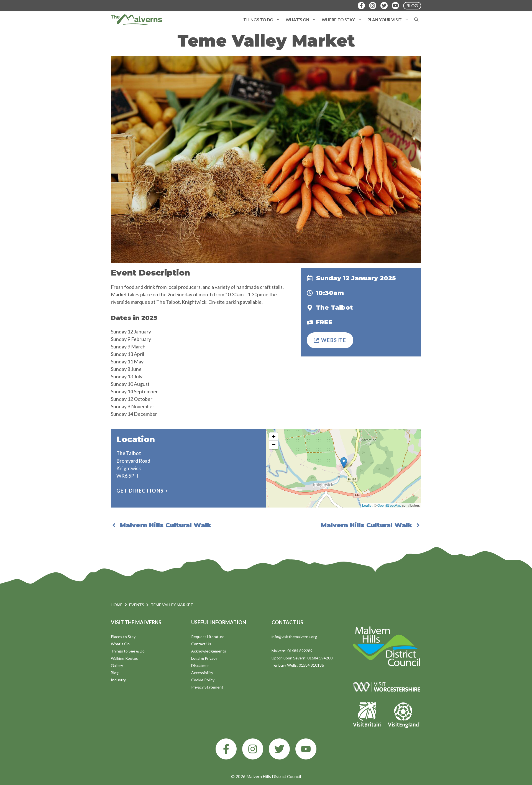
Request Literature (207, 636)
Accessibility (202, 672)
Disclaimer (200, 665)
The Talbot (334, 307)
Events (136, 604)
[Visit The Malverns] (136, 19)
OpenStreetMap (389, 505)
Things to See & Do (128, 651)
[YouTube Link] (395, 5)
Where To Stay (338, 19)
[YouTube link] (305, 748)
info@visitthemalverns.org (294, 636)
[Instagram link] (252, 748)
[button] (278, 19)
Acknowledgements (208, 651)
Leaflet (367, 505)
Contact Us (201, 643)
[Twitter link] (279, 748)
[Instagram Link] (372, 5)
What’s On (297, 19)
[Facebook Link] (361, 5)
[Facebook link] (226, 748)
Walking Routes (124, 658)
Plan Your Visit (384, 19)
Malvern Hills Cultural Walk (165, 525)
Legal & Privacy (204, 658)
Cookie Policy (202, 679)
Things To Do (258, 19)
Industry (118, 679)
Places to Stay (123, 636)
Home (116, 604)
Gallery (117, 665)
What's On (120, 643)
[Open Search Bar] (416, 19)
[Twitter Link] (384, 5)
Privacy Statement (207, 687)
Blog (115, 672)
